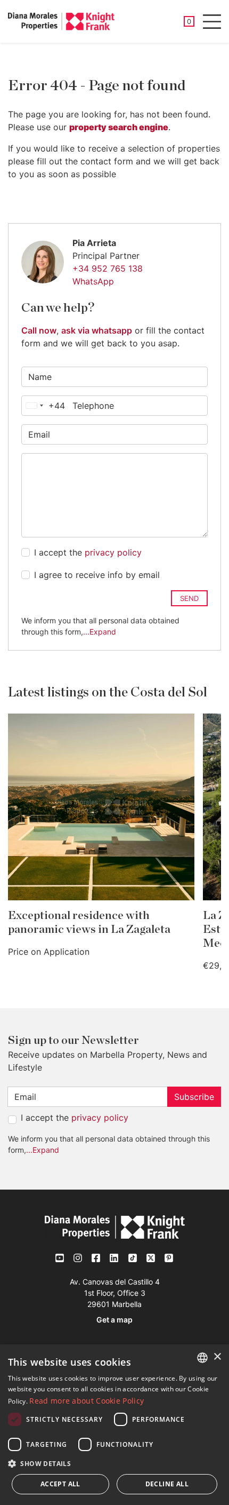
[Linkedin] (114, 1258)
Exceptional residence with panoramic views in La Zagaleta (89, 922)
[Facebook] (96, 1258)
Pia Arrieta (94, 242)
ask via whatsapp (96, 330)
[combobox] (43, 405)
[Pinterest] (169, 1257)
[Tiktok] (132, 1257)
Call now (38, 330)
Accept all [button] (60, 1483)
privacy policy (113, 552)
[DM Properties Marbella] (61, 21)
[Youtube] (60, 1258)
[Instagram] (78, 1258)
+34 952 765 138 (107, 268)
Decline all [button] (167, 1483)
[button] (114, 1463)
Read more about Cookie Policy (86, 1401)
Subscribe (194, 1096)
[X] (151, 1257)
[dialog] (114, 1424)
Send (189, 598)
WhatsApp (93, 281)
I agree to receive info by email (97, 574)
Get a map (114, 1319)
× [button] (217, 1357)
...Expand (99, 631)
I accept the (88, 552)
